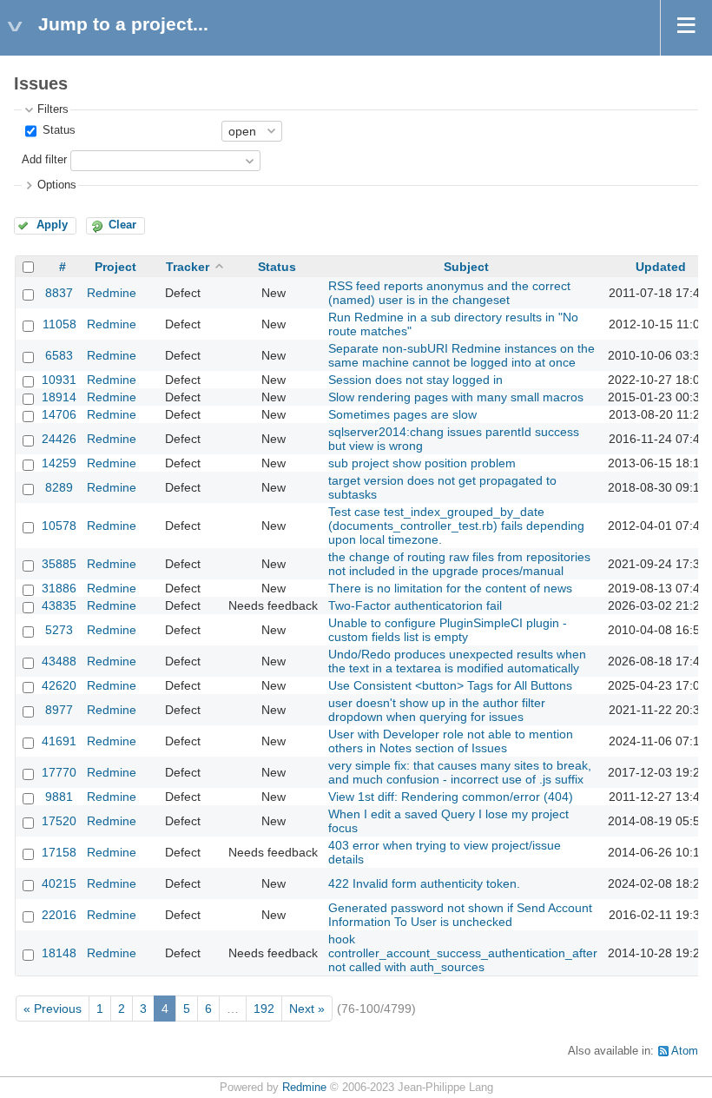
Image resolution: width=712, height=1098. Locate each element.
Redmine (111, 293)
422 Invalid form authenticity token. (424, 883)
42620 (59, 685)
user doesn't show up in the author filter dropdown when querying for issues (436, 710)
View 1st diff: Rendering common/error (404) (450, 797)
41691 (59, 741)
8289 (59, 487)
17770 (59, 772)
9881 (59, 797)
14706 (59, 414)
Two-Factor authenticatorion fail (415, 605)
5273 (59, 630)
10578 (59, 525)
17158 (59, 852)
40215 (59, 883)
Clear (122, 225)
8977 (59, 710)
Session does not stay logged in (415, 380)
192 (264, 1008)
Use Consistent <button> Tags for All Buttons (450, 685)
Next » (307, 1008)
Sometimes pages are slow (402, 414)
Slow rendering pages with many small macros (455, 397)
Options (56, 185)
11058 (59, 324)
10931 (59, 380)
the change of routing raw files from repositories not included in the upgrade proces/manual (459, 564)
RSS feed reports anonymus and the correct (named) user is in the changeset (449, 293)
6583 (59, 355)
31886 (59, 588)
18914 (59, 397)
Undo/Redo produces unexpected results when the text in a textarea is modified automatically (457, 661)
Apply (52, 225)
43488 (59, 661)
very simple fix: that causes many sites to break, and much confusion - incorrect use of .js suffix (459, 772)
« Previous (52, 1008)
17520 (59, 821)
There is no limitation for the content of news (450, 588)
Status (57, 130)
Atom (684, 1051)
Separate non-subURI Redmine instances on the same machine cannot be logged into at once (461, 355)
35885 (59, 564)
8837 (59, 293)
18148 (59, 953)
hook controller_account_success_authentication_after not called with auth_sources (462, 953)
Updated (661, 267)
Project (115, 267)
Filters (53, 109)
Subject (466, 267)
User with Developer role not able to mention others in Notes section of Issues (450, 741)
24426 (59, 439)
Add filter (44, 160)
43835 (59, 605)
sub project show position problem (422, 463)
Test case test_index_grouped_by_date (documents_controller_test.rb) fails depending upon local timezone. (456, 525)
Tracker (187, 267)
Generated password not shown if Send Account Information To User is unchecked (460, 915)
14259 (59, 463)
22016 (59, 915)
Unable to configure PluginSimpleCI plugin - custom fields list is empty (447, 630)
